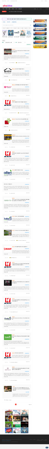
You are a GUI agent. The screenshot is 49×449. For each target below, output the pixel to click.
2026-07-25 (28, 379)
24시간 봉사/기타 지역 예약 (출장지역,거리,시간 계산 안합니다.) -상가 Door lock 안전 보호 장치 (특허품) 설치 (21, 389)
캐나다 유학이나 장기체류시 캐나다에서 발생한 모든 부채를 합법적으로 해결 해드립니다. (21, 11)
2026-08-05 (28, 275)
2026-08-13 (28, 192)
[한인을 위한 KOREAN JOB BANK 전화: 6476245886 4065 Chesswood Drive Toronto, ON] (24, 430)
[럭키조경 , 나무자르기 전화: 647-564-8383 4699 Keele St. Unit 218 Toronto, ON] (9, 424)
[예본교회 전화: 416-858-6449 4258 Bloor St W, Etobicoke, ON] (9, 418)
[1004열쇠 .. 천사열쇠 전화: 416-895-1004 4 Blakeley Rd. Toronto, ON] (17, 418)
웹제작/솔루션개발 (39, 440)
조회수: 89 (6, 193)
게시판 (6, 8)
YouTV (16, 8)
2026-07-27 (28, 361)
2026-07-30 (28, 329)
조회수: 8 (6, 62)
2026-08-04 (28, 293)
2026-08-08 (28, 257)
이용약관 (34, 439)
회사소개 (31, 439)
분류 (3, 42)
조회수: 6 (6, 95)
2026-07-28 (28, 347)
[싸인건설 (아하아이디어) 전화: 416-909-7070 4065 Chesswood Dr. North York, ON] (9, 412)
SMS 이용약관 (45, 440)
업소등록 (42, 439)
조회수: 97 (6, 211)
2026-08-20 (28, 164)
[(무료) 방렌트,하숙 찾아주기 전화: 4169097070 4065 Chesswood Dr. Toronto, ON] (24, 412)
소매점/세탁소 (29, 44)
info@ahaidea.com (8, 440)
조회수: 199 (6, 257)
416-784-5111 (4, 440)
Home (3, 8)
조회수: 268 (6, 240)
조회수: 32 (6, 165)
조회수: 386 (6, 348)
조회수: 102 (6, 179)
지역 (16, 42)
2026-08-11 (28, 242)
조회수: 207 (6, 293)
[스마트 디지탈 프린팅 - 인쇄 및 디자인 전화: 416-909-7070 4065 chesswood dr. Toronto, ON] (17, 412)
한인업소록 (20, 8)
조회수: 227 (6, 362)
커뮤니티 (13, 8)
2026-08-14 (28, 178)
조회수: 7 (6, 112)
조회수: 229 (6, 380)
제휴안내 (46, 439)
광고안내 (38, 439)
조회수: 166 (6, 275)
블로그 (9, 8)
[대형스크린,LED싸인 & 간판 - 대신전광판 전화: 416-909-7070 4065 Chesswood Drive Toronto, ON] (9, 430)
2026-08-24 (28, 64)
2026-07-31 (28, 311)
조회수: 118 (6, 225)
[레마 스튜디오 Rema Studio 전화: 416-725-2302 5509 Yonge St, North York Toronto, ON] (24, 418)
